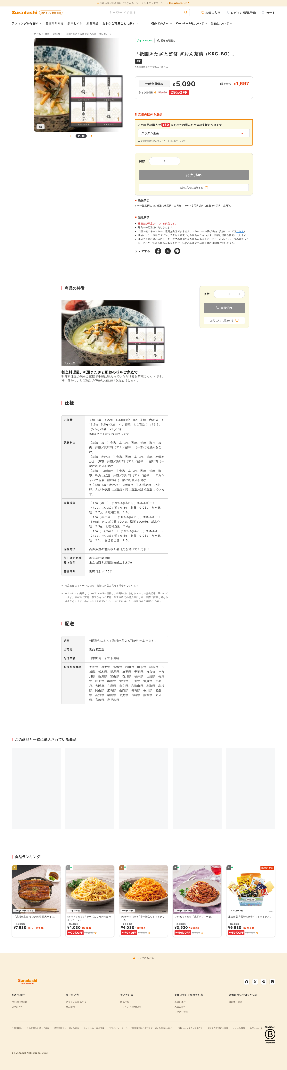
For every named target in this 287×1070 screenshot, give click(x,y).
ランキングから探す (25, 23)
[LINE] (264, 982)
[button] (95, 932)
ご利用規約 (17, 1028)
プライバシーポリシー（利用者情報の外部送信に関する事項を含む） (141, 1028)
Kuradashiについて (190, 23)
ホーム (37, 33)
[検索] (185, 12)
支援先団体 (180, 1006)
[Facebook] (247, 982)
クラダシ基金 (181, 1011)
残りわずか (75, 23)
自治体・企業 (235, 1001)
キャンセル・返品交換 (94, 1028)
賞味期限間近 (55, 23)
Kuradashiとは (20, 1001)
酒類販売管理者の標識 (218, 1028)
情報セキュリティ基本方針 (190, 1028)
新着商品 (92, 23)
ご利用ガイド (18, 1006)
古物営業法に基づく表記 (38, 1028)
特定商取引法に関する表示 (66, 1028)
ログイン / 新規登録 (51, 12)
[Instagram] (272, 982)
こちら (240, 231)
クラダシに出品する (76, 1001)
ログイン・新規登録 (130, 1006)
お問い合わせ (256, 1028)
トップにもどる (145, 958)
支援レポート (181, 1001)
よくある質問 (239, 1028)
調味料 (56, 33)
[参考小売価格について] (155, 92)
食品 (47, 33)
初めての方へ (160, 23)
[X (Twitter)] (255, 982)
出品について (220, 23)
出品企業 (70, 1006)
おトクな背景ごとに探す (118, 23)
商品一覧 (124, 1001)
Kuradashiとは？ (179, 3)
